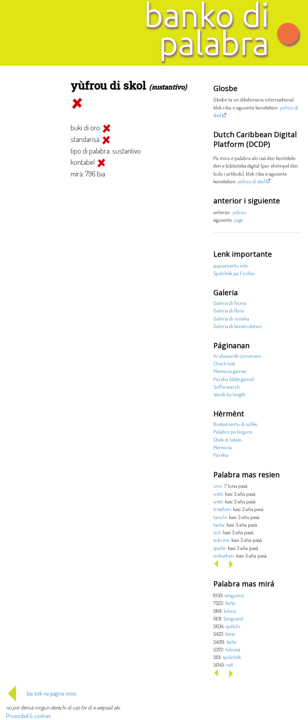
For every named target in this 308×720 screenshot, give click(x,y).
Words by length (229, 394)
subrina (221, 539)
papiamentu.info (230, 265)
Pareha (220, 454)
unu (217, 485)
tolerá (230, 610)
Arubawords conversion (237, 355)
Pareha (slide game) (233, 378)
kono (230, 633)
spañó (219, 547)
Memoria (222, 447)
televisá (232, 649)
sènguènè (234, 595)
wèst (218, 493)
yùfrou (239, 212)
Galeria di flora (228, 310)
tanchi (220, 516)
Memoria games (229, 370)
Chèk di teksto (227, 439)
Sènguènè (233, 618)
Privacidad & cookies (28, 715)
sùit (217, 532)
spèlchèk (232, 656)
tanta (218, 524)
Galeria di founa (229, 302)
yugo (238, 219)
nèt (229, 664)
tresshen (222, 508)
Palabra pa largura (232, 431)
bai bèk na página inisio (52, 693)
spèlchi (233, 626)
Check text (224, 363)
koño (230, 602)
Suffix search (226, 386)
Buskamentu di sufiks (235, 423)
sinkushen (223, 555)
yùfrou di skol (251, 181)
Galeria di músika (231, 318)
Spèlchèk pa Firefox (233, 273)
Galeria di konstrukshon (237, 325)
